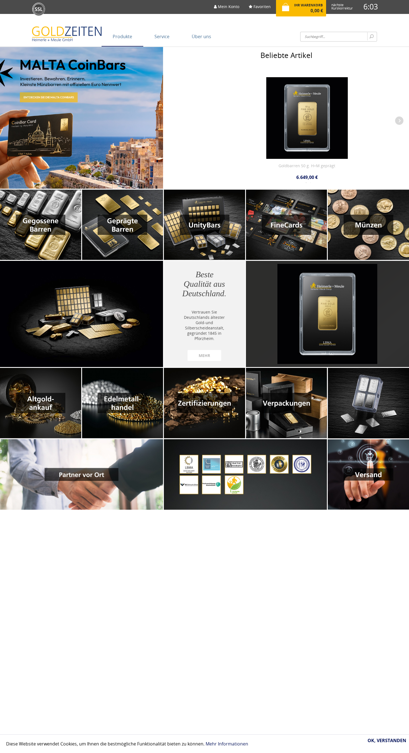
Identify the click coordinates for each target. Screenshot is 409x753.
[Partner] (81, 475)
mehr (204, 355)
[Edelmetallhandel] (122, 403)
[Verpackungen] (286, 403)
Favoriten (261, 6)
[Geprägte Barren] (122, 225)
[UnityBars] (204, 225)
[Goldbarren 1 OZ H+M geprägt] (327, 314)
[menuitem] (226, 8)
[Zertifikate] (245, 474)
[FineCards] (286, 225)
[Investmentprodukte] (81, 314)
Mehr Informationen (227, 744)
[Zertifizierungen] (204, 403)
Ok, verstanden (387, 740)
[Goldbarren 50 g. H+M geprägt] (284, 111)
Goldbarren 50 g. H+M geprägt (283, 165)
